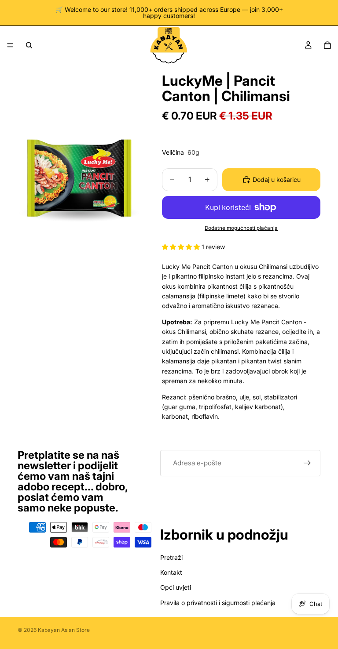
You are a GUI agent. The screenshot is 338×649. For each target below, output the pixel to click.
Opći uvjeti (175, 587)
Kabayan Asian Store (64, 630)
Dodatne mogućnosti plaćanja (241, 228)
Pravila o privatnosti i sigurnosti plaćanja (218, 602)
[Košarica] (327, 45)
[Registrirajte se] (307, 463)
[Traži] (29, 45)
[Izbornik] (10, 45)
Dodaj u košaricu (277, 179)
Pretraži (171, 557)
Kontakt (171, 572)
